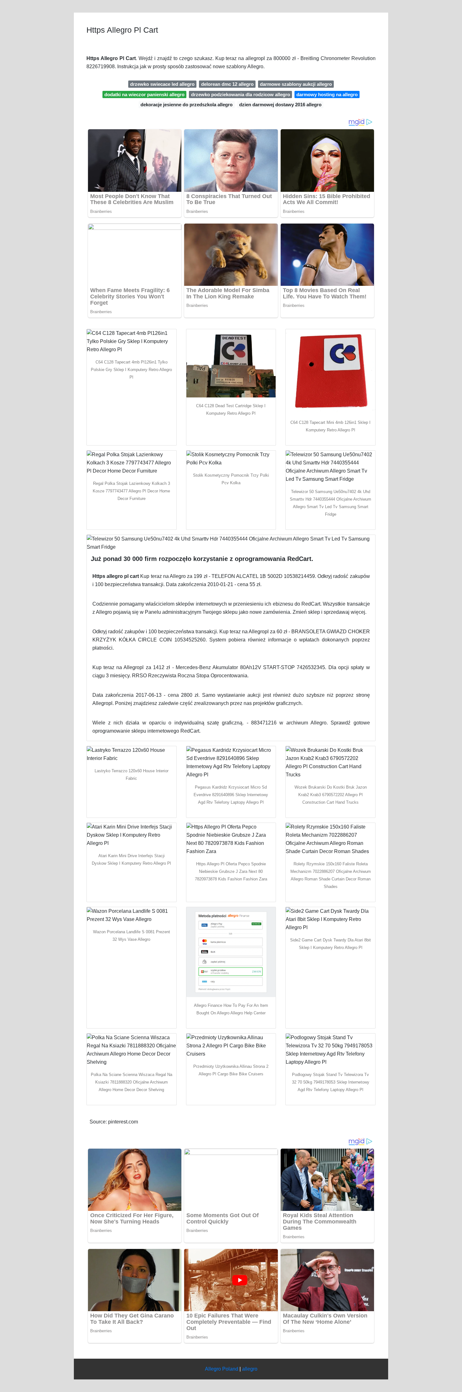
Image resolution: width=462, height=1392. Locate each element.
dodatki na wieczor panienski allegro (144, 94)
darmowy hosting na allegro (327, 94)
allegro (249, 1369)
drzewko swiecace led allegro (162, 84)
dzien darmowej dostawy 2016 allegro (280, 104)
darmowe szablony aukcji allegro (296, 84)
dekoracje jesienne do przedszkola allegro (186, 104)
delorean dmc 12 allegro (227, 84)
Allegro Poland (221, 1369)
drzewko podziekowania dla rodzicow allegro (240, 94)
